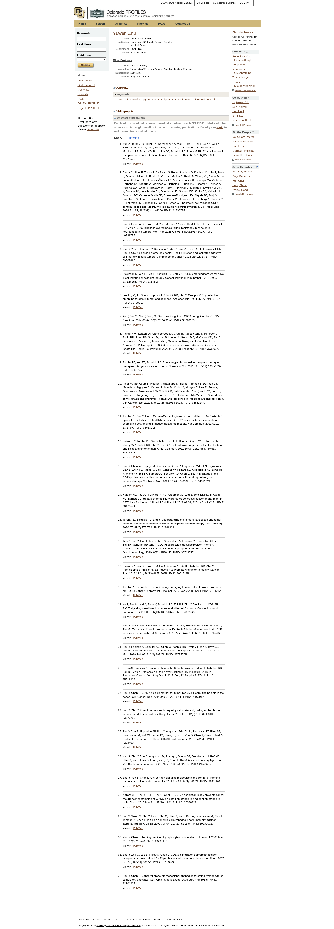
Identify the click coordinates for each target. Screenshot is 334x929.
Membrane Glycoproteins (241, 71)
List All (118, 137)
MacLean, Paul (241, 120)
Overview (121, 23)
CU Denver (245, 3)
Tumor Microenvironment (244, 84)
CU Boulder (203, 3)
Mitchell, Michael (242, 141)
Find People (85, 80)
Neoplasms (239, 64)
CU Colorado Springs (224, 3)
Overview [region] (122, 87)
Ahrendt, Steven (242, 171)
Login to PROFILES (89, 108)
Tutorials (142, 23)
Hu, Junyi (238, 111)
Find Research (86, 85)
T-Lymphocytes (241, 77)
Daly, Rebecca (241, 176)
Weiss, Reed (240, 189)
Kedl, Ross (238, 115)
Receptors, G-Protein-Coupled (243, 58)
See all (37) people (243, 125)
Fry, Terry (238, 145)
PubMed (138, 163)
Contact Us (182, 23)
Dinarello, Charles (243, 155)
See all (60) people (243, 160)
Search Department (244, 194)
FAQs (161, 23)
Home (82, 23)
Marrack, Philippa (243, 150)
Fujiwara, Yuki (240, 102)
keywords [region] (123, 94)
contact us (93, 129)
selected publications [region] (130, 117)
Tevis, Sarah (239, 185)
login (220, 127)
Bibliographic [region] (124, 111)
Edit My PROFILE (88, 103)
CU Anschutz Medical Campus (177, 3)
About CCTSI (111, 919)
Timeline (134, 137)
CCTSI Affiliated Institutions (136, 919)
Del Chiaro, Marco (243, 136)
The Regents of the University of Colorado (119, 925)
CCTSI (96, 919)
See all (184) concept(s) (246, 90)
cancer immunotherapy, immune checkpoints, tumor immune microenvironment (166, 99)
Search (100, 23)
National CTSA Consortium (168, 919)
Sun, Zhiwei (239, 106)
